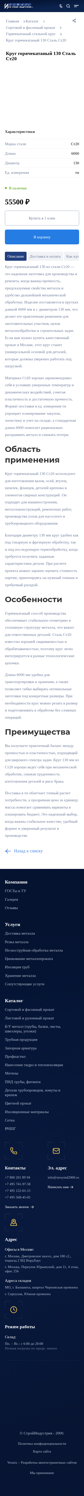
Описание (15, 256)
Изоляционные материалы (27, 1112)
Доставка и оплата (45, 256)
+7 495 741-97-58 (17, 1184)
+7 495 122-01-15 (17, 1191)
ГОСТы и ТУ (15, 891)
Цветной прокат (18, 1103)
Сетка (10, 1120)
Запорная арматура (21, 1048)
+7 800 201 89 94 (17, 1177)
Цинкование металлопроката (29, 958)
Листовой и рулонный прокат (29, 1018)
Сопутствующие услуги (24, 984)
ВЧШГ (10, 1128)
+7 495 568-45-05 (17, 1197)
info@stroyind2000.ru (63, 1177)
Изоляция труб (17, 967)
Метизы (11, 1073)
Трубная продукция (21, 1039)
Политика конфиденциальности (42, 1444)
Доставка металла (20, 933)
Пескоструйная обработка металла (34, 950)
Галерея (11, 899)
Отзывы (11, 908)
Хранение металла (20, 975)
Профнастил (15, 1056)
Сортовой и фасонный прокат (29, 1009)
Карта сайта (42, 1451)
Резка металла (17, 942)
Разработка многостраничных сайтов (49, 1462)
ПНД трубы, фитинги (23, 1082)
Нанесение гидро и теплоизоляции (34, 1065)
